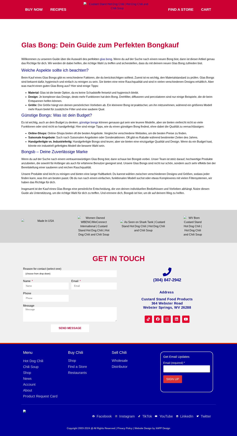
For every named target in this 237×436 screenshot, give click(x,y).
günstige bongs (88, 122)
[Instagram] (167, 319)
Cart (206, 9)
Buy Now (34, 9)
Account (29, 384)
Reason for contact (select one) (42, 268)
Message (28, 305)
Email (75, 281)
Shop (27, 373)
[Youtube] (185, 319)
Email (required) (174, 363)
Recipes (58, 9)
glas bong (106, 59)
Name (27, 281)
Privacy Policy (124, 428)
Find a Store (180, 9)
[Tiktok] (148, 319)
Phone (27, 293)
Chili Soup (31, 367)
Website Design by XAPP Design (152, 428)
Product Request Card (40, 396)
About (27, 390)
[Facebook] (157, 319)
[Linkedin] (176, 319)
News (27, 378)
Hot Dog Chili (33, 361)
